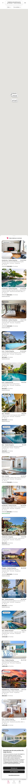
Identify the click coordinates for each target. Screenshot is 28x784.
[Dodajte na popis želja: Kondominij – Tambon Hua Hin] (24, 487)
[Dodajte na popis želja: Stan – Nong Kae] (24, 395)
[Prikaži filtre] (25, 2)
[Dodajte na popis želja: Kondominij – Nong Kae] (24, 519)
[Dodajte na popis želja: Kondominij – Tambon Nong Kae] (24, 242)
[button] (9, 266)
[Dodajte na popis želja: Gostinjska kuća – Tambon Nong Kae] (24, 671)
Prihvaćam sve (14, 768)
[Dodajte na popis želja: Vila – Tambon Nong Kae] (24, 612)
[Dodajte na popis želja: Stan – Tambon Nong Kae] (24, 427)
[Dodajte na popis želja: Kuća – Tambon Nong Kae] (24, 333)
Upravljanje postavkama (14, 775)
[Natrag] (3, 2)
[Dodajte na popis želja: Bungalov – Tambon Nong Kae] (24, 550)
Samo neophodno (14, 771)
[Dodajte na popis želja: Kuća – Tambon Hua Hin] (24, 364)
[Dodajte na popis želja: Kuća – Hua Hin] (24, 458)
